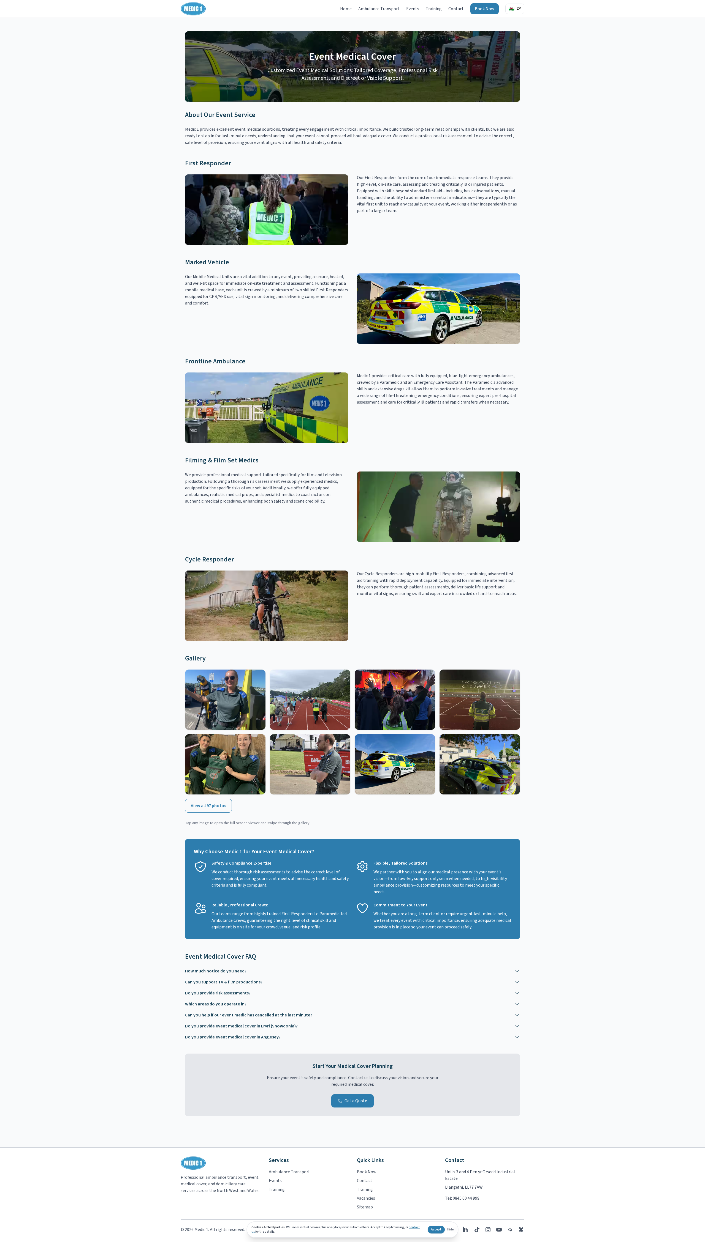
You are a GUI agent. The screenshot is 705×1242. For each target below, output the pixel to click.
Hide (450, 1229)
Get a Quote (356, 1101)
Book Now (484, 9)
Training (434, 9)
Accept (436, 1229)
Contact (456, 9)
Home (346, 9)
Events (412, 9)
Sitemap (365, 1207)
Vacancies (366, 1198)
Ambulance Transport (379, 9)
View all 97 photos (208, 806)
